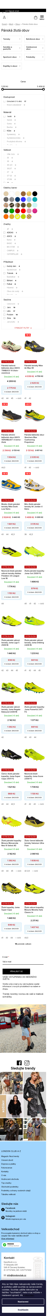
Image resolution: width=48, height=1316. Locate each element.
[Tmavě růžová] (34, 210)
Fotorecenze (6, 1168)
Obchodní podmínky (9, 1187)
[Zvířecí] (17, 205)
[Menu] (42, 17)
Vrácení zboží (7, 1160)
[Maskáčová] (11, 205)
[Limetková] (23, 216)
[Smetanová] (17, 193)
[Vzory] (6, 205)
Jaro (11, 307)
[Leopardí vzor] (23, 205)
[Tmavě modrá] (17, 199)
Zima (11, 318)
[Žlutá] (17, 216)
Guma (11, 123)
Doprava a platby (8, 1164)
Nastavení (23, 1301)
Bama (11, 240)
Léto (11, 311)
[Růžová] (29, 210)
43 (30, 467)
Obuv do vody (15, 291)
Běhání (11, 280)
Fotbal (11, 284)
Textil (11, 116)
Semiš (11, 120)
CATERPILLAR (14, 254)
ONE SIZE (13, 154)
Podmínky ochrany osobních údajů (15, 1190)
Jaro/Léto (13, 322)
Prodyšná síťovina (16, 141)
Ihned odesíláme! (16, 105)
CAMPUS (12, 250)
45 (12, 398)
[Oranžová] (6, 216)
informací (29, 1295)
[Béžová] (6, 193)
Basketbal (13, 277)
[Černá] (34, 193)
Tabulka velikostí (8, 1194)
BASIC (11, 243)
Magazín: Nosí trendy (10, 1156)
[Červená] (23, 210)
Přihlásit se (16, 971)
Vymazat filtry (21, 328)
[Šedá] (6, 199)
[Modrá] (23, 199)
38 (25, 534)
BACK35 (11, 392)
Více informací (7, 1239)
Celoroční (13, 304)
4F (10, 229)
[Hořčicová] (11, 216)
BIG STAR (13, 247)
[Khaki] (29, 205)
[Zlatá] (29, 193)
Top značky (6, 1183)
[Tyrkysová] (34, 199)
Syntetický (13, 134)
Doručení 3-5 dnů (16, 101)
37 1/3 (11, 176)
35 (10, 158)
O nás (3, 1175)
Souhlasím (23, 1310)
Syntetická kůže (15, 138)
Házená (12, 287)
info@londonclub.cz (16, 1275)
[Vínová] (17, 210)
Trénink (12, 273)
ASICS (11, 236)
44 (7, 398)
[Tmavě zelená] (6, 210)
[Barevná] (29, 216)
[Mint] (34, 205)
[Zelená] (11, 210)
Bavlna (12, 127)
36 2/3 (11, 165)
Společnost (13, 270)
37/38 (11, 179)
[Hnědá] (23, 193)
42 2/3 (27, 871)
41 (25, 398)
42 (2, 398)
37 (10, 172)
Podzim (12, 314)
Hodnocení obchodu (10, 1179)
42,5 (13, 534)
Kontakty (5, 1171)
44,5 (3, 467)
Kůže (11, 131)
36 (10, 161)
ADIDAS (12, 232)
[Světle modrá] (29, 199)
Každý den (13, 266)
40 (25, 603)
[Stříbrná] (11, 199)
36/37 (11, 168)
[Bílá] (11, 193)
